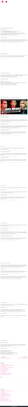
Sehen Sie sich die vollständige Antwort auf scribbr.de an (13, 150)
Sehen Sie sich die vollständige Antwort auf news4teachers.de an (14, 312)
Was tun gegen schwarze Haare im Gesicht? (5, 398)
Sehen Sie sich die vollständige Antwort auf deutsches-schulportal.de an (15, 122)
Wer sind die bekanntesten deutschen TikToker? (6, 395)
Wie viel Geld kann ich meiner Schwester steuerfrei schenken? (7, 365)
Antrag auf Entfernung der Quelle (4, 42)
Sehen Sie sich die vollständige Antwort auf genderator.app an (14, 317)
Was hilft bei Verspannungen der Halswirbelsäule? (6, 390)
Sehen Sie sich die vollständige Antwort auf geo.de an (13, 85)
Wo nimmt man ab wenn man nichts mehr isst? (5, 374)
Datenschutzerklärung (14, 406)
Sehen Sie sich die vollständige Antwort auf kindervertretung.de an (14, 188)
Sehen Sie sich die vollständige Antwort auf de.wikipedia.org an (14, 42)
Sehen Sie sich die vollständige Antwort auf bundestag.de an (13, 128)
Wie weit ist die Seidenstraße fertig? (5, 399)
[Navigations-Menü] (6, 1)
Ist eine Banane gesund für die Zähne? (5, 364)
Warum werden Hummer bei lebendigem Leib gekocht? (6, 373)
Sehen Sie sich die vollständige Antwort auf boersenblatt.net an (14, 162)
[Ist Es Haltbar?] (3, 1)
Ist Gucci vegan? (2, 397)
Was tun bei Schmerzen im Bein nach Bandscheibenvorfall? (7, 367)
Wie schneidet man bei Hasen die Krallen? (5, 396)
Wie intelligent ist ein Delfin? (4, 366)
